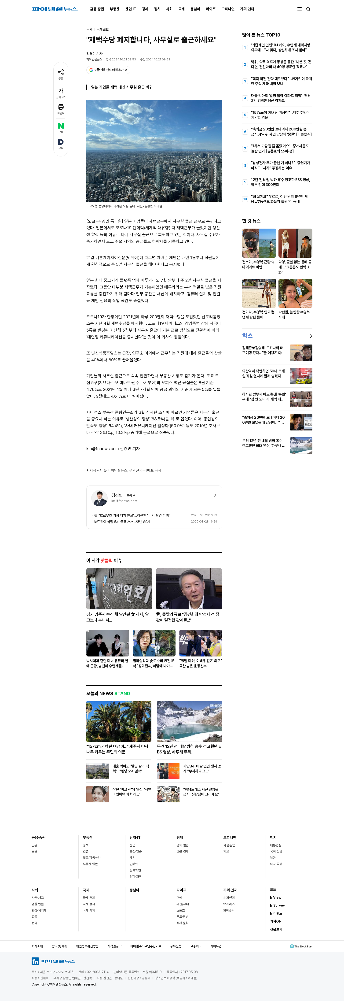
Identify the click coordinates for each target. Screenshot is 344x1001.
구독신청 (175, 946)
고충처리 (195, 946)
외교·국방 (276, 864)
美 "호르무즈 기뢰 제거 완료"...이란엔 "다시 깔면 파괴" (132, 515)
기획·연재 (247, 9)
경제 (145, 9)
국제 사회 (89, 910)
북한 (273, 858)
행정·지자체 (39, 910)
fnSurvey (277, 905)
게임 (132, 858)
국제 (181, 9)
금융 (34, 845)
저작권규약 (114, 946)
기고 (226, 851)
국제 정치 (89, 904)
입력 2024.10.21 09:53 (121, 59)
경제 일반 (182, 845)
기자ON (276, 921)
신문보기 (276, 929)
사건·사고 (38, 898)
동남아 (195, 9)
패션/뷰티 (182, 904)
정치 (157, 9)
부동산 (115, 9)
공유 (61, 78)
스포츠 (180, 910)
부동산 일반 (90, 864)
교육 (34, 917)
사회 (169, 9)
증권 (34, 851)
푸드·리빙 (182, 917)
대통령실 (275, 845)
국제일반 (103, 29)
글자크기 (61, 97)
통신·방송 (136, 851)
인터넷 (134, 864)
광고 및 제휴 (59, 946)
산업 (132, 845)
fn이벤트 (276, 913)
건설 (85, 851)
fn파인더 (229, 898)
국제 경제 (89, 898)
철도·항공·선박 (92, 858)
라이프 (211, 9)
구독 (61, 132)
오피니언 (227, 9)
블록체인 (135, 870)
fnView (275, 897)
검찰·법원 (38, 904)
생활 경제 (182, 851)
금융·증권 (97, 9)
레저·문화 (182, 923)
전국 (34, 923)
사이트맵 (216, 946)
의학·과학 (136, 877)
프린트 (60, 113)
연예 (179, 898)
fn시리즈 (229, 904)
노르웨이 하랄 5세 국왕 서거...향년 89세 (122, 522)
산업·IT (130, 9)
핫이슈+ (228, 910)
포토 (273, 889)
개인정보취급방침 (87, 946)
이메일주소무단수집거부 (145, 946)
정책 (85, 845)
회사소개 (37, 946)
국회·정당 (276, 851)
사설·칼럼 (229, 845)
